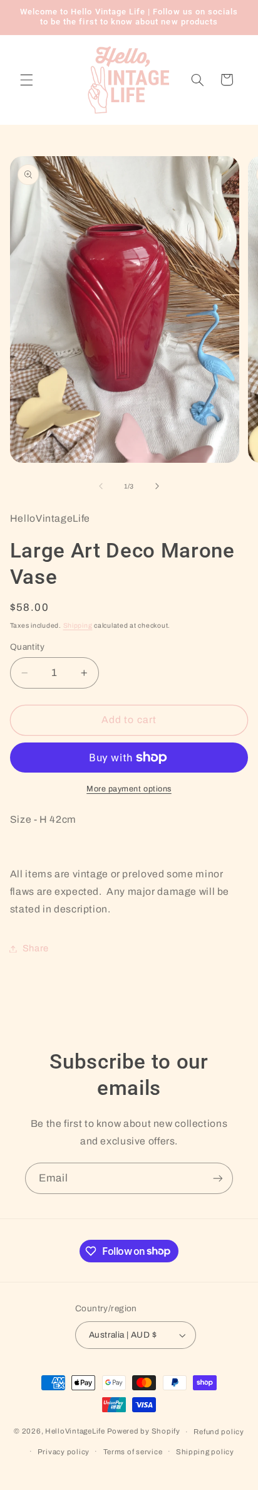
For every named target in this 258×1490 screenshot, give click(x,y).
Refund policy (219, 1431)
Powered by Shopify (143, 1431)
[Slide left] (101, 486)
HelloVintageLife (75, 1431)
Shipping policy (205, 1452)
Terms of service (133, 1452)
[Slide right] (157, 486)
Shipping (78, 625)
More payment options (129, 789)
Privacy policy (64, 1452)
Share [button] (36, 948)
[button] (26, 79)
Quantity (27, 647)
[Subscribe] (218, 1178)
